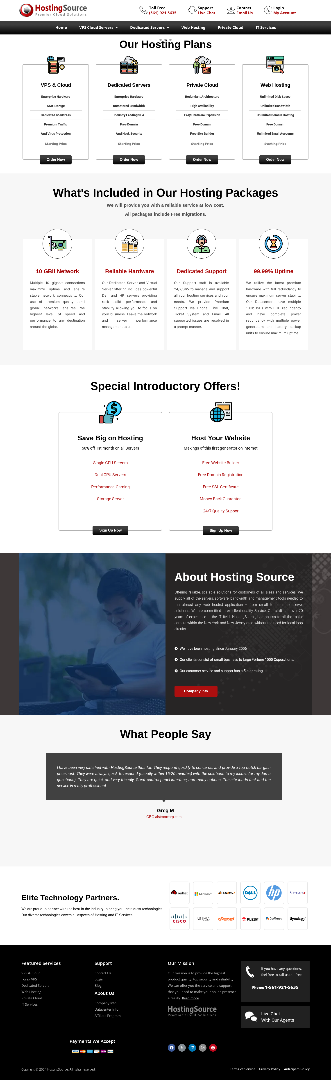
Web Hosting (193, 27)
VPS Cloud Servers (96, 27)
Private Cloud (230, 27)
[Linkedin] (192, 1048)
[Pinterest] (213, 1048)
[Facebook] (171, 1048)
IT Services (266, 27)
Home (61, 27)
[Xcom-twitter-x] (182, 1048)
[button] (56, 159)
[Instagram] (202, 1048)
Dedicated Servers (147, 27)
